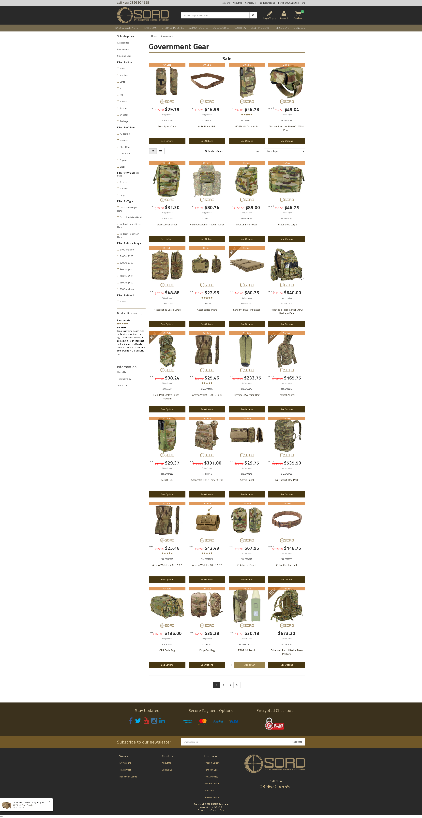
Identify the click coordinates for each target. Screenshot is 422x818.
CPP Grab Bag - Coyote (23, 805)
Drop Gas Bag (207, 650)
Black (122, 166)
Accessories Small (167, 224)
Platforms (150, 27)
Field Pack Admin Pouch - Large (207, 224)
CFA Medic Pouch (246, 565)
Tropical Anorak (286, 395)
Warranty (209, 790)
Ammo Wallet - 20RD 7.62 (167, 565)
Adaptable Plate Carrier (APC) (207, 480)
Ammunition (123, 49)
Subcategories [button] (125, 36)
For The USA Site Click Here (291, 2)
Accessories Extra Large (167, 310)
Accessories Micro (207, 310)
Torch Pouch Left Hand (131, 217)
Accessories (221, 27)
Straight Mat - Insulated (246, 310)
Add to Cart (249, 664)
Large (122, 81)
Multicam (124, 140)
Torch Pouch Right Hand (127, 209)
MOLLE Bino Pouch (246, 224)
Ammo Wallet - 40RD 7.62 (207, 565)
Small (122, 68)
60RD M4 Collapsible (246, 126)
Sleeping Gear (260, 27)
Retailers (225, 2)
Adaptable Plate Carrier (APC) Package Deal (287, 311)
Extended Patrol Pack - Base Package (287, 652)
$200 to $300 (126, 262)
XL (121, 88)
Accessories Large (287, 224)
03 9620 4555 (275, 786)
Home (154, 36)
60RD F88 (167, 480)
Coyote (123, 160)
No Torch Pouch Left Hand (128, 235)
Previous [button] (142, 313)
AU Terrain (125, 133)
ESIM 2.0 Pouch (247, 650)
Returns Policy (124, 378)
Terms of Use (211, 769)
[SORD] (167, 101)
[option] (131, 337)
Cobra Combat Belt (286, 565)
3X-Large (124, 114)
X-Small (123, 101)
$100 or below (127, 249)
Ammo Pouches (199, 27)
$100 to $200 (126, 256)
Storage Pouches (173, 27)
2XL (121, 95)
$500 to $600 (126, 282)
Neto (222, 810)
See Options (167, 141)
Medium (124, 75)
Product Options (267, 2)
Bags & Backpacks (126, 27)
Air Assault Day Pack (286, 480)
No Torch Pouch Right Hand (129, 225)
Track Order (125, 769)
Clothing (240, 27)
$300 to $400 (126, 269)
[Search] (253, 15)
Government (167, 36)
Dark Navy (125, 153)
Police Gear (281, 27)
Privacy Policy (211, 776)
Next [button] (145, 313)
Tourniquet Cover (167, 126)
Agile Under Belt (207, 126)
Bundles (299, 27)
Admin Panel (247, 480)
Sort (258, 151)
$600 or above (127, 289)
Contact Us (250, 2)
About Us (237, 2)
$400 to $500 (126, 276)
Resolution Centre (128, 776)
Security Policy (212, 797)
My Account (125, 762)
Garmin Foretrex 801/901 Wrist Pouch (286, 128)
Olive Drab (125, 147)
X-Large (123, 108)
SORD (123, 301)
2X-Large (124, 121)
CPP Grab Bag (167, 650)
